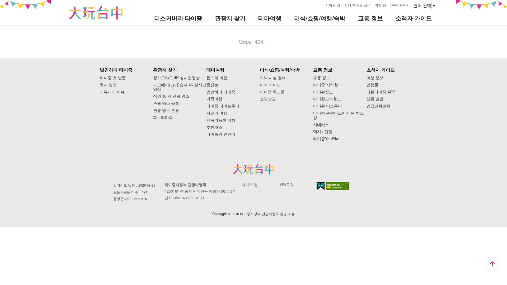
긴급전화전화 (378, 106)
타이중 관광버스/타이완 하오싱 (338, 115)
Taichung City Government (253, 169)
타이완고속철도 (327, 99)
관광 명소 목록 (166, 103)
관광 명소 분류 (166, 110)
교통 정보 (321, 77)
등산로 (212, 85)
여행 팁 (380, 4)
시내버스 (321, 124)
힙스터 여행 (216, 77)
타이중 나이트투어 (222, 106)
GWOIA (286, 184)
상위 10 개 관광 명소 (171, 96)
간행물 (372, 85)
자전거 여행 (216, 113)
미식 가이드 (270, 85)
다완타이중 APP (381, 92)
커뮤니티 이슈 (112, 92)
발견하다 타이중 (220, 92)
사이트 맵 (332, 4)
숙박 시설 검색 (273, 77)
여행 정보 (375, 77)
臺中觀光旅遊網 (96, 13)
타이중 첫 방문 (113, 77)
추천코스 (214, 127)
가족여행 (214, 99)
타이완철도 (323, 92)
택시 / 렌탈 (322, 131)
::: (319, 4)
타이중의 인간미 (220, 134)
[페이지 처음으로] (492, 264)
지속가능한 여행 (220, 120)
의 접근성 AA (337, 186)
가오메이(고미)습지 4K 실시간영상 (179, 87)
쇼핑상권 (268, 99)
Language (397, 4)
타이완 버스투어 (327, 106)
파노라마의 (163, 117)
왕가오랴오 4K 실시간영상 (176, 77)
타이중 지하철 (325, 85)
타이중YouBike (326, 138)
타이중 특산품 (272, 92)
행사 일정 (108, 85)
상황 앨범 (375, 99)
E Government (321, 186)
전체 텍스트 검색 (357, 4)
